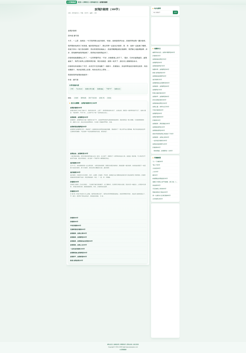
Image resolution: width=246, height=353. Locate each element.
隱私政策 (129, 344)
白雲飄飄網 (123, 349)
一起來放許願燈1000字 (77, 249)
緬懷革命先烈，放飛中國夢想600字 (164, 52)
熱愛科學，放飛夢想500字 (161, 69)
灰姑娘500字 (157, 185)
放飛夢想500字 (157, 62)
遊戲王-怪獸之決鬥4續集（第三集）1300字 (165, 182)
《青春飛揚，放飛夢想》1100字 (163, 151)
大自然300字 (157, 168)
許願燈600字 (74, 218)
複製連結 (100, 89)
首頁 (79, 2)
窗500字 (155, 175)
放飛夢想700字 (157, 90)
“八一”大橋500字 (158, 161)
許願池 (109, 98)
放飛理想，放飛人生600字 (78, 245)
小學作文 (86, 2)
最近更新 (136, 344)
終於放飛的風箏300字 (159, 100)
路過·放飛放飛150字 (76, 260)
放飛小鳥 (102, 98)
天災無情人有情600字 (159, 188)
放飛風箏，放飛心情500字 (78, 233)
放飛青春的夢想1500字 (160, 103)
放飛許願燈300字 (158, 117)
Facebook (79, 89)
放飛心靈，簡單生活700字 (161, 106)
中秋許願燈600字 (75, 225)
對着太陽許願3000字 (159, 93)
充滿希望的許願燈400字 (77, 229)
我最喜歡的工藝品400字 (160, 192)
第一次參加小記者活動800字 (162, 195)
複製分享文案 (89, 89)
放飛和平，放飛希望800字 (78, 256)
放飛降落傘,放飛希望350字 (78, 252)
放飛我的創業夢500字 (159, 76)
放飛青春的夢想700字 (159, 59)
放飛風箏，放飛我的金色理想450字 (81, 241)
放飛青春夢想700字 (159, 66)
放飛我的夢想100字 (159, 127)
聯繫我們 (123, 344)
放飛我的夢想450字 (159, 130)
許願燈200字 (157, 56)
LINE (72, 89)
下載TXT (109, 89)
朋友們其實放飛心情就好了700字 (163, 134)
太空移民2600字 (158, 199)
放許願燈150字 (157, 79)
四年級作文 (94, 2)
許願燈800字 (74, 221)
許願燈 (76, 98)
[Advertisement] (108, 22)
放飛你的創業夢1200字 (160, 144)
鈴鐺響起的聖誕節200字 (160, 178)
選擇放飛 (83, 98)
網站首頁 (110, 344)
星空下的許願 (93, 98)
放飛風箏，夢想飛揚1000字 (161, 123)
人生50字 (155, 171)
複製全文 (117, 89)
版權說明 (116, 344)
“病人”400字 (156, 165)
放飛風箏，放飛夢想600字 (78, 237)
